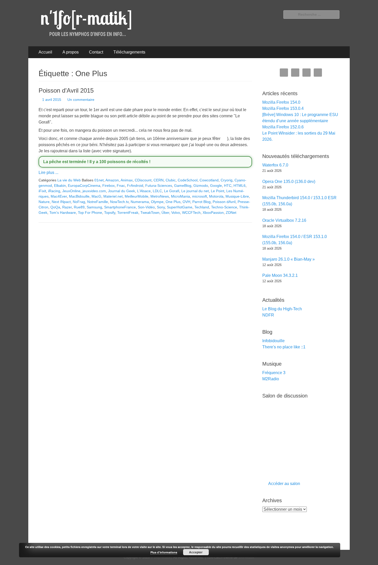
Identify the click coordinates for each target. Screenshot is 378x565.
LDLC (157, 191)
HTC (227, 185)
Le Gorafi (171, 191)
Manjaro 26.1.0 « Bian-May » (288, 259)
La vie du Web (69, 180)
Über (165, 212)
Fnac (121, 185)
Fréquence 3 (273, 372)
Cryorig (226, 180)
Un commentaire (80, 100)
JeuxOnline (71, 191)
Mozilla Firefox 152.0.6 (283, 127)
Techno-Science (224, 207)
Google (216, 185)
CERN (159, 180)
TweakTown (149, 212)
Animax (127, 180)
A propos (70, 52)
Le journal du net (195, 191)
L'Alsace (144, 191)
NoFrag (79, 202)
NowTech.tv (119, 202)
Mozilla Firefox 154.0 (281, 102)
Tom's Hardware (62, 212)
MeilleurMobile (136, 196)
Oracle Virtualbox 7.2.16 (284, 220)
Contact (96, 52)
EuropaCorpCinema (84, 185)
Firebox (108, 185)
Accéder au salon (284, 483)
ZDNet (231, 212)
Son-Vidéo (146, 207)
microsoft (199, 196)
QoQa (55, 207)
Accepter (196, 552)
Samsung (94, 207)
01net (99, 180)
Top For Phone (90, 212)
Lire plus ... (48, 172)
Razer (67, 207)
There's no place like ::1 (283, 347)
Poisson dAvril (224, 202)
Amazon (112, 180)
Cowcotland (209, 180)
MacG (96, 196)
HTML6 (239, 185)
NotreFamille (97, 202)
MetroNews (159, 196)
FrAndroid (135, 185)
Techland (201, 207)
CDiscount (143, 180)
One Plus (173, 202)
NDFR (268, 315)
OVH (186, 202)
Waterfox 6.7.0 (275, 165)
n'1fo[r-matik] (161, 557)
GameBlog (182, 185)
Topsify (109, 212)
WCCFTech (191, 212)
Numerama (140, 202)
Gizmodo (200, 185)
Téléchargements (129, 52)
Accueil (45, 52)
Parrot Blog (201, 202)
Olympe (157, 202)
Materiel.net (113, 196)
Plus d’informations (163, 552)
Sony (161, 207)
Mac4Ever (59, 196)
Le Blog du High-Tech (282, 309)
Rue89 (79, 207)
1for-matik (246, 557)
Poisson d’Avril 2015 (66, 90)
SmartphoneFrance (120, 207)
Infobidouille (273, 341)
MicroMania (180, 196)
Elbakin (60, 185)
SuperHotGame (179, 207)
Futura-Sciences (158, 185)
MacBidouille (79, 196)
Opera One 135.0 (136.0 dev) (288, 181)
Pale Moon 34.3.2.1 (280, 275)
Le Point (217, 191)
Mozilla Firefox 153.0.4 (283, 108)
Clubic (171, 180)
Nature (44, 202)
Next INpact (61, 202)
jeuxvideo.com (94, 191)
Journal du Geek (121, 191)
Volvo (175, 212)
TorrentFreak (127, 212)
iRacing (54, 191)
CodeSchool (187, 180)
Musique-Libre (237, 196)
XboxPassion (213, 212)
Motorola (216, 196)
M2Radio (270, 379)
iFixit (42, 191)
